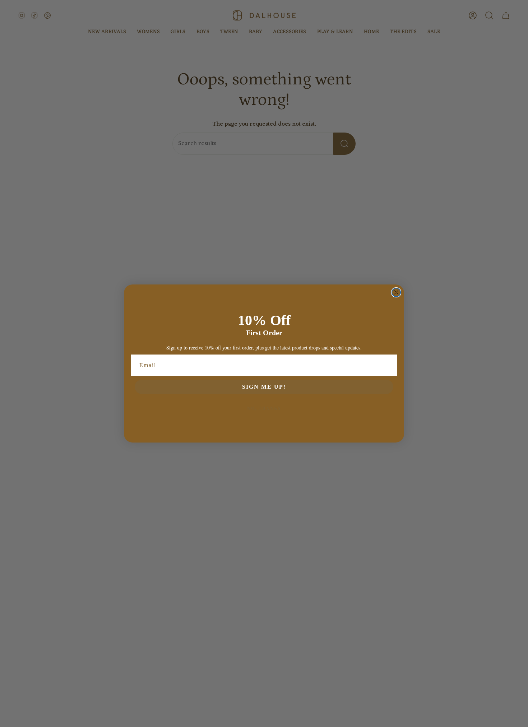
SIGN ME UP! (264, 387)
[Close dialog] (396, 292)
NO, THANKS (264, 408)
